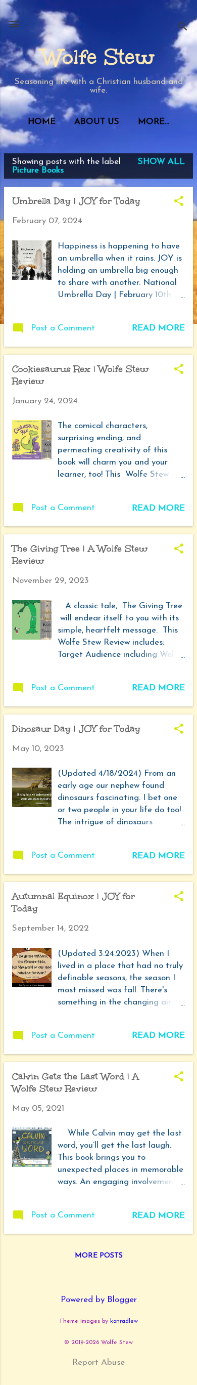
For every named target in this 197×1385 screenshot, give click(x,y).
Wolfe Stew (98, 57)
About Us (96, 121)
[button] (179, 202)
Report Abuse (98, 1362)
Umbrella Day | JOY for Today (76, 201)
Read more (158, 328)
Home (42, 121)
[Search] (183, 27)
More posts (99, 1256)
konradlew (124, 1321)
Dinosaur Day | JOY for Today (76, 729)
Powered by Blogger (99, 1299)
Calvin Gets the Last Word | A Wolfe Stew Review (75, 1082)
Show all (161, 161)
